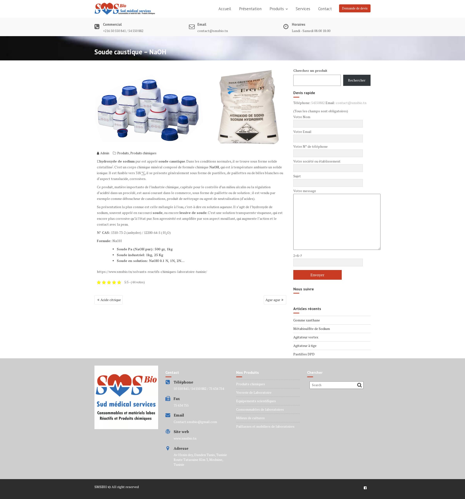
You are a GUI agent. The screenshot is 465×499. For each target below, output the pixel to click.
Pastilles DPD (304, 354)
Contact (325, 8)
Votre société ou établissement (317, 161)
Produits (277, 8)
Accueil (224, 8)
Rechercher (356, 80)
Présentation (250, 8)
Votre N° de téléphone (310, 146)
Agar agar (272, 299)
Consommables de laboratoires (260, 409)
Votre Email (302, 131)
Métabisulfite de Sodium (311, 328)
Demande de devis (355, 8)
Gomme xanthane (306, 320)
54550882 (318, 102)
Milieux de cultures (250, 418)
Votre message (304, 190)
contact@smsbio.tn (351, 102)
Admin (104, 153)
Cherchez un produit (310, 70)
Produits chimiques (143, 153)
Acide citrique (111, 299)
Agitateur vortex (305, 337)
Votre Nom (301, 117)
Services (303, 8)
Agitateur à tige (305, 345)
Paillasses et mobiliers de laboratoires (265, 426)
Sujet (297, 176)
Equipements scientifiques (256, 401)
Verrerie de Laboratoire (253, 392)
